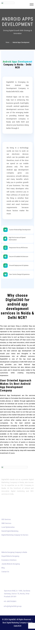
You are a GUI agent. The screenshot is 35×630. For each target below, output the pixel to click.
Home (7, 42)
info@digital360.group (12, 606)
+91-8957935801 (10, 601)
